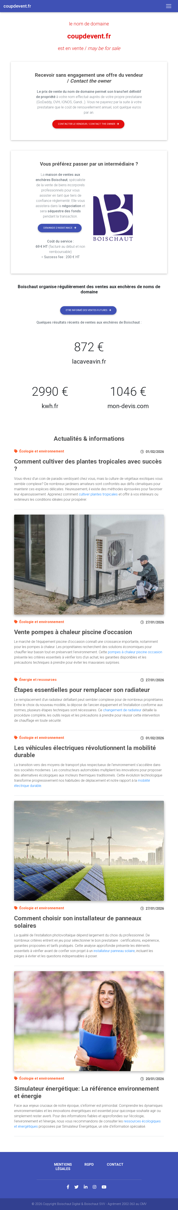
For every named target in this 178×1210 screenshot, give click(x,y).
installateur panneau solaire (114, 951)
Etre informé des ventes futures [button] (86, 310)
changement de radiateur (122, 710)
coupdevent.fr (89, 36)
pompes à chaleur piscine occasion (135, 652)
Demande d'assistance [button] (57, 227)
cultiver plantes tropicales (98, 494)
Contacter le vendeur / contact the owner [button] (86, 124)
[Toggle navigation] (169, 6)
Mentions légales (63, 1166)
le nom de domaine (89, 24)
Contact (115, 1164)
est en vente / (89, 48)
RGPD (89, 1164)
